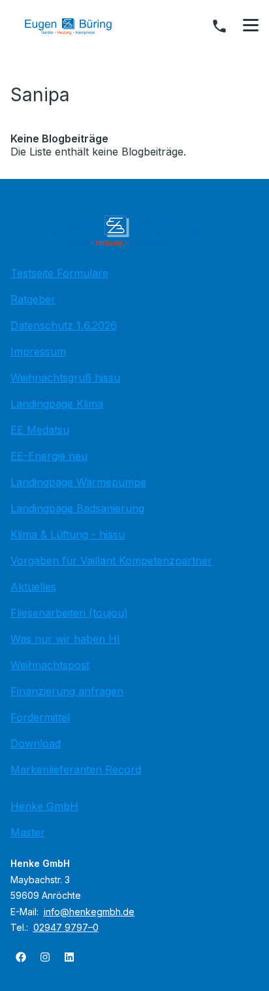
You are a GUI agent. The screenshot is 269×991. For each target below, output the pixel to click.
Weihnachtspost (49, 665)
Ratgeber (32, 299)
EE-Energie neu (48, 456)
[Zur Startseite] (77, 26)
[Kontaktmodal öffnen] (219, 26)
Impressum (38, 351)
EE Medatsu (39, 429)
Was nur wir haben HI (65, 638)
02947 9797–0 (66, 927)
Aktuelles (33, 586)
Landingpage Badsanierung (77, 508)
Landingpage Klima (56, 403)
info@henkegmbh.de (89, 911)
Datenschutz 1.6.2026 (63, 325)
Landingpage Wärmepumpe (78, 482)
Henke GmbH (44, 806)
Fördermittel (40, 717)
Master (27, 832)
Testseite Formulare (59, 273)
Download (35, 743)
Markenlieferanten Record (75, 769)
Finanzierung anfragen (66, 691)
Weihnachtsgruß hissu (65, 377)
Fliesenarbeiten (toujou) (69, 612)
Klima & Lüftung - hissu (67, 534)
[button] (251, 25)
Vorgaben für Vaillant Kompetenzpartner (111, 560)
